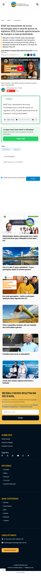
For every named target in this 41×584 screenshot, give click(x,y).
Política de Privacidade (26, 406)
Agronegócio (6, 149)
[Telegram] (28, 455)
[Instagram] (13, 455)
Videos (5, 473)
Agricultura (17, 149)
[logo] (7, 556)
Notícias (5, 502)
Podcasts (6, 477)
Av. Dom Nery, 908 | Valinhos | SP (14, 539)
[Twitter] (28, 55)
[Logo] (20, 4)
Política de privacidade (15, 567)
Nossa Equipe (6, 439)
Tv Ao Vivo (6, 480)
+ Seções (6, 520)
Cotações (6, 469)
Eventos (5, 513)
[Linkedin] (34, 55)
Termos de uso (28, 567)
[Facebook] (31, 55)
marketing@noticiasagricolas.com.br (15, 542)
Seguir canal (21, 139)
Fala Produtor (7, 506)
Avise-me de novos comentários (14, 178)
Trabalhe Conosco (7, 446)
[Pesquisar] (37, 4)
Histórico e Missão (7, 442)
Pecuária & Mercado (9, 484)
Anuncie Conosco (10, 550)
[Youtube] (18, 455)
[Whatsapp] (25, 55)
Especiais (6, 517)
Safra (5, 509)
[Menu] (4, 4)
